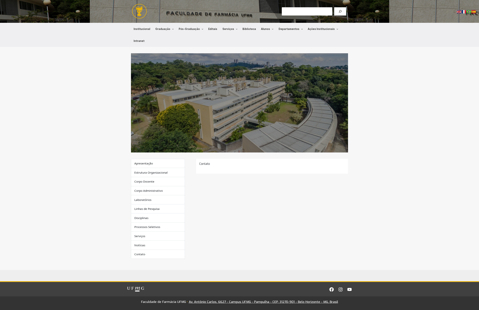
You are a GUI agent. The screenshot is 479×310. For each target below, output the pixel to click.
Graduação (162, 28)
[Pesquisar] (340, 11)
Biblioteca (249, 28)
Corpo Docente (144, 181)
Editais (212, 28)
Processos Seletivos (147, 227)
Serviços (228, 28)
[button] (172, 29)
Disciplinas (141, 218)
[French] (464, 11)
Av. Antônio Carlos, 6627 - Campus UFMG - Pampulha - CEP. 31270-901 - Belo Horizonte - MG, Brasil (263, 302)
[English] (459, 11)
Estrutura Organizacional (151, 172)
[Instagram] (340, 289)
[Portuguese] (468, 11)
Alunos (265, 28)
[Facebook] (331, 289)
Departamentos (289, 28)
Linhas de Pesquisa (147, 209)
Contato (139, 254)
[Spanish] (473, 11)
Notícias (139, 245)
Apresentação (143, 163)
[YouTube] (349, 289)
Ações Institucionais (321, 28)
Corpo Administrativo (148, 190)
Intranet (139, 40)
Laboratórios (142, 200)
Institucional (142, 28)
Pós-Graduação (189, 28)
